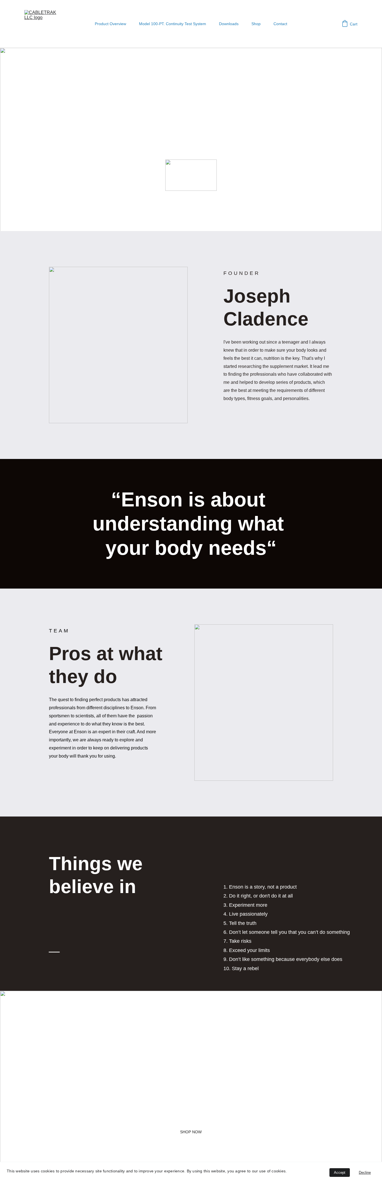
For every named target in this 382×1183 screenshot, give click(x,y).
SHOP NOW (191, 1132)
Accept (339, 1172)
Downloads (229, 24)
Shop (256, 24)
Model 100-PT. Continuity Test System (172, 24)
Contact (280, 24)
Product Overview (110, 24)
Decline (365, 1172)
